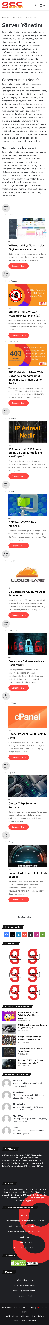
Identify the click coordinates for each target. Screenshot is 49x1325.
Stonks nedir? (24, 1215)
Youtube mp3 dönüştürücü (25, 1248)
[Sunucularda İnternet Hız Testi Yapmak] (27, 856)
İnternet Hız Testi (25, 1242)
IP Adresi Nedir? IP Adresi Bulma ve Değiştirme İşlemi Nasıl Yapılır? (25, 452)
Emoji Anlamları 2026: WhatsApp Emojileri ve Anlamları (28, 1015)
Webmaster (17, 17)
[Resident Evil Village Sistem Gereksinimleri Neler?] (9, 1064)
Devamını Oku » (19, 266)
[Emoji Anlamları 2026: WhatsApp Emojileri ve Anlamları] (9, 1016)
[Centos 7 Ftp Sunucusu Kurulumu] (27, 786)
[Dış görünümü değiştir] (36, 6)
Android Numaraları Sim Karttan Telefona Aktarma (24, 1221)
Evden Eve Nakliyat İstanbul (24, 1291)
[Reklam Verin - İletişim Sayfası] (16, 957)
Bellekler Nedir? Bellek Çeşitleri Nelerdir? (24, 1231)
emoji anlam (24, 1237)
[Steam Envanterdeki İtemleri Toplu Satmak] (9, 1052)
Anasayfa (7, 17)
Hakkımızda (24, 1316)
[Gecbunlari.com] (12, 5)
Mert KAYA (18, 1116)
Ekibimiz (16, 1320)
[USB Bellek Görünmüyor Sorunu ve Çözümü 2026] (9, 1029)
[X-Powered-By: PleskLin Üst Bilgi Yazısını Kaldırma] (27, 228)
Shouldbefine (19, 1104)
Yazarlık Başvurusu (28, 1320)
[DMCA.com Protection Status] (18, 1265)
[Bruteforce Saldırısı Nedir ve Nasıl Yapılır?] (27, 644)
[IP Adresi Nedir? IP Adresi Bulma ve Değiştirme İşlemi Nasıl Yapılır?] (27, 432)
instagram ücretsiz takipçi (24, 1285)
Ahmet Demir (19, 1092)
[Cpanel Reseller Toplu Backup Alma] (27, 717)
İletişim (41, 1316)
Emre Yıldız (18, 1080)
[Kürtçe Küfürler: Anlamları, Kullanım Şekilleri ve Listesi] (9, 1040)
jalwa (15, 1128)
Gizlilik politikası (11, 1316)
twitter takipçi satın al (24, 1280)
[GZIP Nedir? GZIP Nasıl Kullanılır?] (27, 505)
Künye (33, 1316)
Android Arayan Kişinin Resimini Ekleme (25, 1226)
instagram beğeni (25, 1296)
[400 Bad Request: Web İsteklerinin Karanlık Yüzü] (27, 295)
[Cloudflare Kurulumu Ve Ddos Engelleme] (27, 574)
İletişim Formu (7, 1166)
